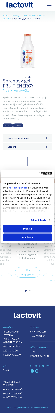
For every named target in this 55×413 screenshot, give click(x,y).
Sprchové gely (38, 331)
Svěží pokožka (29, 15)
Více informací (27, 272)
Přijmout (27, 228)
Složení (12, 146)
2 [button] (29, 77)
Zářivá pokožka (11, 346)
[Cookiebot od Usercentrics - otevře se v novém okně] (39, 173)
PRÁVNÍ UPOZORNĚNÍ (13, 389)
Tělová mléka (37, 335)
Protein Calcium (39, 356)
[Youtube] (37, 371)
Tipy (32, 351)
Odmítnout (27, 237)
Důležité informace (18, 138)
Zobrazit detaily (38, 220)
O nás (6, 370)
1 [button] (25, 77)
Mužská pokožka (12, 354)
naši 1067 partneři (18, 188)
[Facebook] (32, 371)
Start (5, 15)
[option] (27, 49)
